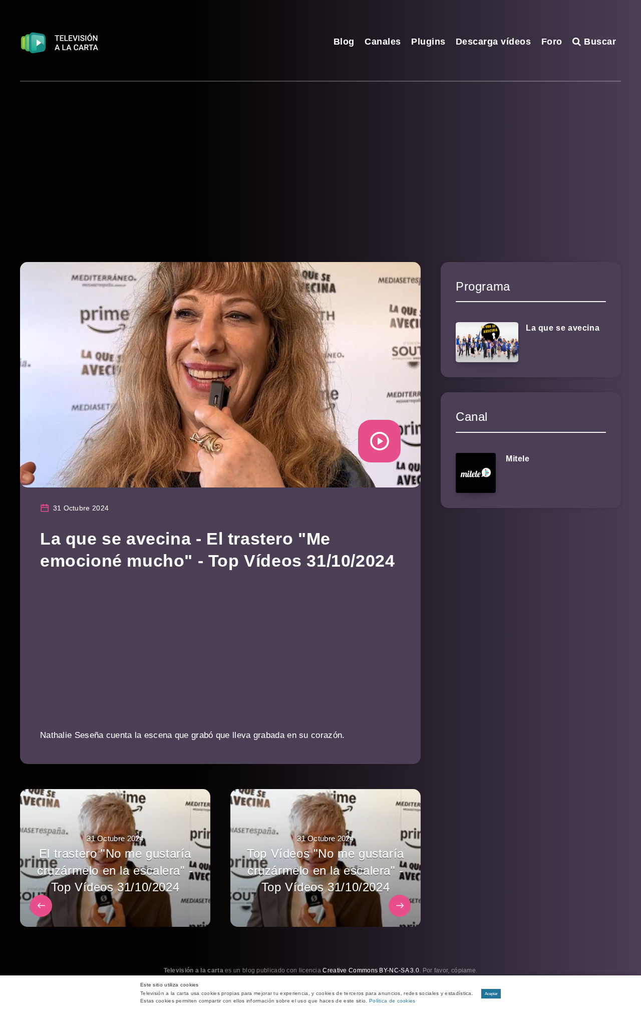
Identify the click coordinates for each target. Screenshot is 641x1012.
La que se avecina (562, 328)
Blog (344, 42)
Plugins (428, 42)
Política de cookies (392, 1000)
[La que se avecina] (487, 342)
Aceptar (491, 993)
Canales (383, 42)
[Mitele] (476, 473)
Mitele (518, 458)
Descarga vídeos (493, 42)
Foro (551, 42)
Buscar (598, 42)
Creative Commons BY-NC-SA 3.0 (371, 970)
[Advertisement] (320, 157)
